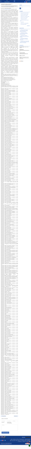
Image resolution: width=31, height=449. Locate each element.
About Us (14, 439)
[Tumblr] (27, 1)
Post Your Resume (18, 440)
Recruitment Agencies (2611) (24, 14)
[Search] (14, 1)
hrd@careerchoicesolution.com (24, 53)
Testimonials (20, 441)
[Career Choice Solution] (7, 1)
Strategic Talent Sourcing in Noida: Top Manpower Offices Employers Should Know (24, 31)
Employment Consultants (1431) (25, 16)
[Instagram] (26, 1)
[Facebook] (24, 1)
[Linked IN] (29, 1)
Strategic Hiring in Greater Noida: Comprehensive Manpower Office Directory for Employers (24, 42)
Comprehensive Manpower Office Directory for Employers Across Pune (24, 39)
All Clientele (28, 440)
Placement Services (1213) (24, 17)
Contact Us (23, 441)
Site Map (27, 441)
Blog (10, 440)
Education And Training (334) (24, 23)
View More (28, 25)
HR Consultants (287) (23, 24)
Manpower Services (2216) (24, 15)
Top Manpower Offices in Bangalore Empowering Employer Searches (24, 36)
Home (11, 439)
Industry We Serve (21, 439)
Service (17, 439)
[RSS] (29, 441)
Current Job (13, 440)
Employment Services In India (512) (24, 20)
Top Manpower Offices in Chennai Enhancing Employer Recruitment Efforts (24, 33)
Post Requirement (24, 440)
